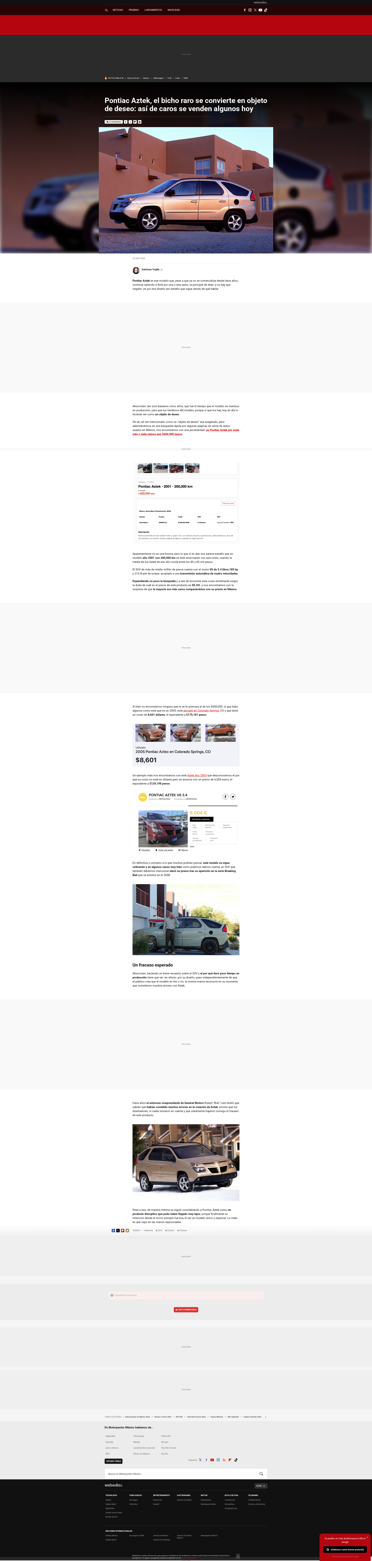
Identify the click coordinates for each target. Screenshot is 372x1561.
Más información (189, 1558)
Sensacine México (160, 1535)
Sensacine (157, 1500)
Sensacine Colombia (161, 1540)
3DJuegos (133, 1500)
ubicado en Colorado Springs (201, 710)
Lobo (177, 78)
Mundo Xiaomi (111, 1517)
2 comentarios (115, 122)
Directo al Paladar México (184, 1536)
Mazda (136, 1442)
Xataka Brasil (110, 1540)
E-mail (139, 122)
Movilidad (174, 10)
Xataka (108, 1500)
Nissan (146, 78)
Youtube (260, 10)
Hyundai (109, 1442)
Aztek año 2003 (197, 775)
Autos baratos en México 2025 (137, 1417)
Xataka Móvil (110, 1504)
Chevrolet (166, 1436)
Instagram (250, 10)
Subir (259, 1486)
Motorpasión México (209, 1535)
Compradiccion (231, 1508)
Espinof (156, 1504)
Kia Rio (164, 1453)
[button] (152, 269)
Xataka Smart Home (113, 1512)
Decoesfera (229, 1504)
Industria (148, 1230)
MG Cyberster (233, 1417)
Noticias (118, 10)
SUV (160, 1230)
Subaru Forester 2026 (252, 1417)
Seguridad (110, 1436)
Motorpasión (206, 1500)
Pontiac (183, 1230)
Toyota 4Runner (216, 1417)
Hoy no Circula (133, 78)
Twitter (255, 10)
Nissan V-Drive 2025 (163, 1417)
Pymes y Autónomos (256, 1504)
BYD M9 (179, 1417)
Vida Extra (133, 1504)
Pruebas (134, 10)
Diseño (170, 1230)
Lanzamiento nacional (144, 1448)
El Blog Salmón (254, 1500)
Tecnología (138, 1436)
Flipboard (135, 122)
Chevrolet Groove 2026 (196, 1417)
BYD (107, 1453)
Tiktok (265, 10)
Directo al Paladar (184, 1500)
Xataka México (111, 1535)
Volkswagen (158, 78)
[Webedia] (260, 2)
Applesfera (110, 1508)
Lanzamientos (153, 10)
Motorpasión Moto (208, 1504)
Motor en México (141, 1453)
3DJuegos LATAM (136, 1535)
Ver (187, 1310)
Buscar (261, 1473)
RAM (186, 78)
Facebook (244, 10)
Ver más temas (113, 1461)
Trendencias (230, 1500)
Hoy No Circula (168, 1448)
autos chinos (111, 1448)
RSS (224, 1459)
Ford (169, 78)
